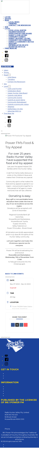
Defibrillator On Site (18, 45)
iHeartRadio (9, 446)
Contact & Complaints (13, 374)
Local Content (10, 396)
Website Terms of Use (13, 393)
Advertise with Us (11, 376)
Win (6, 27)
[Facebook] (7, 57)
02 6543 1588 (15, 429)
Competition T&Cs (11, 389)
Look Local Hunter (17, 30)
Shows (8, 19)
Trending (13, 23)
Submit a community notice (21, 42)
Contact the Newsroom (20, 25)
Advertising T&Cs (11, 391)
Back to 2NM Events (14, 274)
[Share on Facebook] (13, 325)
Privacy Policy (10, 387)
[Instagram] (6, 61)
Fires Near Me (11, 48)
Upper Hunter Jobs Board (20, 33)
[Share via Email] (26, 325)
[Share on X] (17, 325)
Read (7, 20)
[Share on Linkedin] (21, 325)
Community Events (17, 37)
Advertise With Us (17, 47)
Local (7, 28)
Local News (14, 22)
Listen (7, 17)
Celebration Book (17, 32)
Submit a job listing (18, 35)
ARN (6, 445)
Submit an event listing (19, 38)
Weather (13, 43)
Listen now (6, 66)
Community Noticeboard (20, 40)
